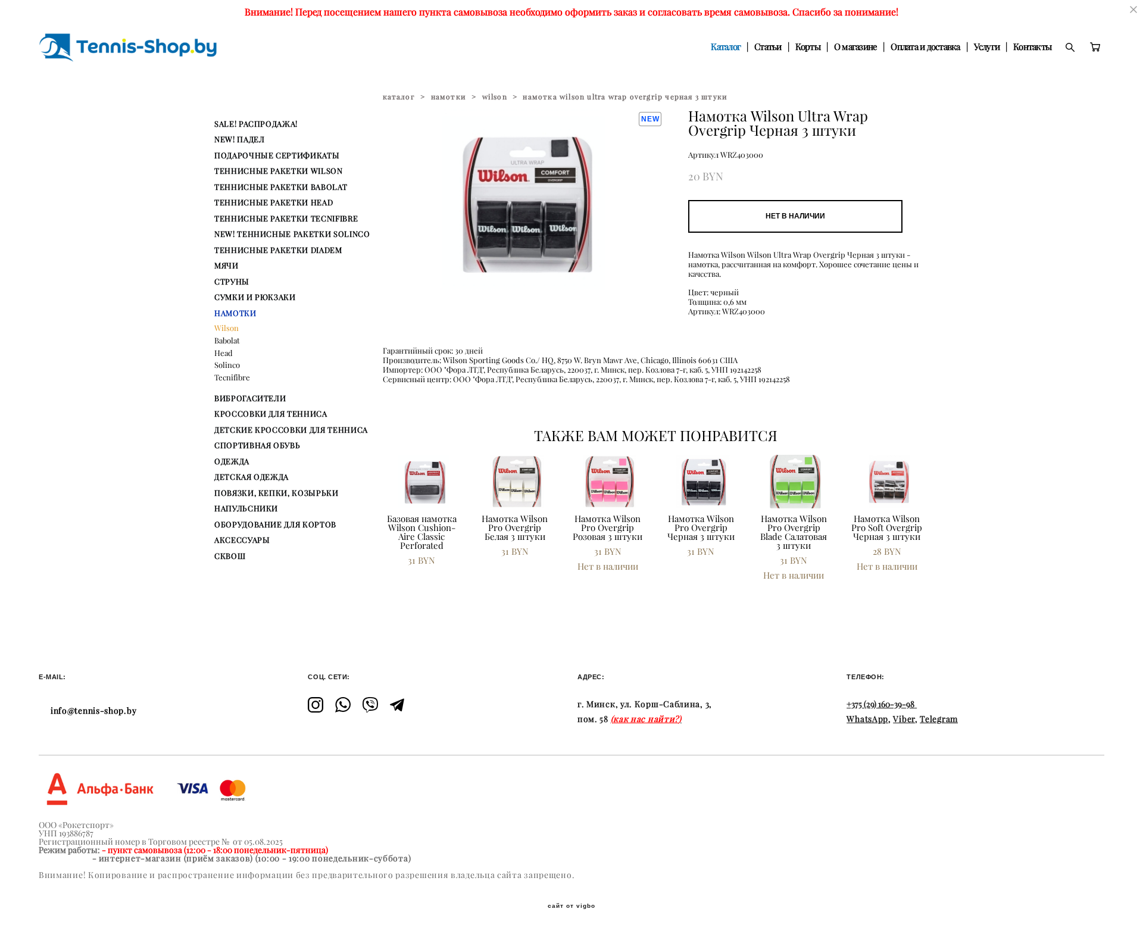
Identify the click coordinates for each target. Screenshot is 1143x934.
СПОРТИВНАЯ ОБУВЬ (257, 445)
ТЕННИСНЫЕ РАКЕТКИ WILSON (278, 171)
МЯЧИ (226, 265)
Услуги (987, 46)
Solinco (227, 365)
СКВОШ (229, 556)
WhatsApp (867, 719)
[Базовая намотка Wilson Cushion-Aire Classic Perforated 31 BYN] (423, 481)
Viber (904, 719)
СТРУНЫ (231, 281)
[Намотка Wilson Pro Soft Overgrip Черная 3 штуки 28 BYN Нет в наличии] (888, 481)
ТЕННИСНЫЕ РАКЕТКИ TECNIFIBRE (286, 218)
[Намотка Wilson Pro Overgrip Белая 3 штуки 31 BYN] (516, 481)
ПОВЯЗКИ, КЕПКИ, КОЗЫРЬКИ (276, 493)
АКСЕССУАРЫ (242, 540)
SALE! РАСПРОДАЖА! (256, 124)
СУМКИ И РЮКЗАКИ (255, 297)
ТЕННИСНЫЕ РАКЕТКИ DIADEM (278, 250)
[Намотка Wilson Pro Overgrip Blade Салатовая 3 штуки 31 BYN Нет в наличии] (794, 481)
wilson (494, 96)
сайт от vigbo (571, 906)
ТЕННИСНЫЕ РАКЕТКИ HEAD (273, 202)
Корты (807, 46)
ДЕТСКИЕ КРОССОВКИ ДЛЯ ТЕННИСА (291, 430)
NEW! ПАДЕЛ (239, 139)
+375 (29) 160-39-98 (880, 704)
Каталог (726, 46)
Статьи (768, 46)
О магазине (855, 46)
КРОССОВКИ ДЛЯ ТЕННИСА (270, 413)
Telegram (939, 719)
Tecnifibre (232, 377)
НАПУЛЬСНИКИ (246, 508)
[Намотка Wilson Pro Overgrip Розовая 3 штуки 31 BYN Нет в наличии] (609, 481)
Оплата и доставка (925, 46)
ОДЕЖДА (231, 461)
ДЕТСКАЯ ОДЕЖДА (251, 477)
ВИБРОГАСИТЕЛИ (250, 398)
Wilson (226, 328)
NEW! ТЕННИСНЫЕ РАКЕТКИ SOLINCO (292, 234)
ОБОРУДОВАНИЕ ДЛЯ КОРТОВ (275, 524)
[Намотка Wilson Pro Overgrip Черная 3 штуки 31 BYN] (701, 481)
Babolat (227, 340)
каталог (399, 96)
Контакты (1032, 46)
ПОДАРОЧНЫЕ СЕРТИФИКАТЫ (276, 155)
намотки (448, 96)
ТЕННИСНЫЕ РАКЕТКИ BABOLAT (280, 187)
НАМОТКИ (235, 313)
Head (223, 353)
